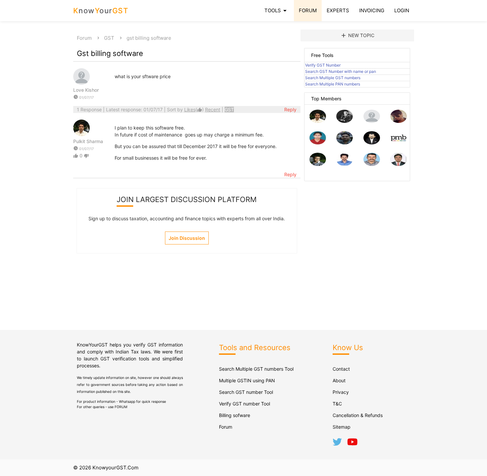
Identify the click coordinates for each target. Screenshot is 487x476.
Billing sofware (234, 415)
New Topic (357, 35)
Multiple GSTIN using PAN (247, 380)
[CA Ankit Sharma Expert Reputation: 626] (317, 142)
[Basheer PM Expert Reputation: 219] (398, 142)
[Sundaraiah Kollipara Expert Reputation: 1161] (371, 121)
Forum (84, 38)
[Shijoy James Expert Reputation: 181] (371, 164)
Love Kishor (86, 90)
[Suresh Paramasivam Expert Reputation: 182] (344, 164)
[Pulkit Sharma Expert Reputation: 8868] (317, 121)
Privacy (341, 392)
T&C (337, 403)
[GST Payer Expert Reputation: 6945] (344, 121)
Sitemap (342, 427)
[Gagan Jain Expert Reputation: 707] (398, 121)
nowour (101, 10)
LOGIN (401, 10)
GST (109, 38)
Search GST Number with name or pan (340, 71)
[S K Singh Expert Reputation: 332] (344, 142)
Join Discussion (187, 238)
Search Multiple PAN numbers (332, 83)
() (194, 109)
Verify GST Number (323, 65)
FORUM (308, 10)
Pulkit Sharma (88, 141)
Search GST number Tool (246, 392)
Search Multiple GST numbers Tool (256, 369)
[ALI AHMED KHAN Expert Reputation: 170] (398, 164)
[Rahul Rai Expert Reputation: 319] (371, 142)
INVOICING (371, 10)
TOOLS (276, 11)
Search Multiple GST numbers (332, 77)
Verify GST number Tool (244, 403)
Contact (341, 369)
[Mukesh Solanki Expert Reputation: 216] (317, 164)
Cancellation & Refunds (358, 415)
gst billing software (149, 38)
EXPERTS (338, 10)
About (339, 380)
